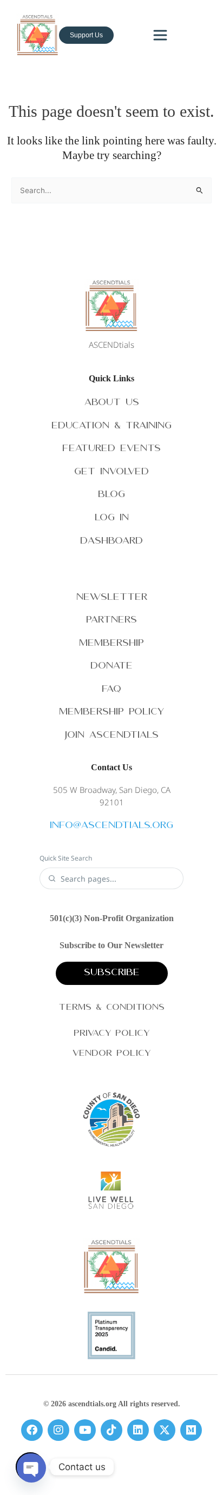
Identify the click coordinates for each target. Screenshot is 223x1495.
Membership (111, 644)
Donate (111, 667)
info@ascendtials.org (111, 826)
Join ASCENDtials (112, 736)
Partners (111, 621)
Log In (112, 518)
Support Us (86, 35)
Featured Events (111, 449)
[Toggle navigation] (160, 35)
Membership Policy (111, 713)
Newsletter (111, 598)
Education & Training (111, 426)
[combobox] (118, 878)
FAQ (111, 690)
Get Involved (111, 472)
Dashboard (111, 542)
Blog (111, 495)
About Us (111, 403)
